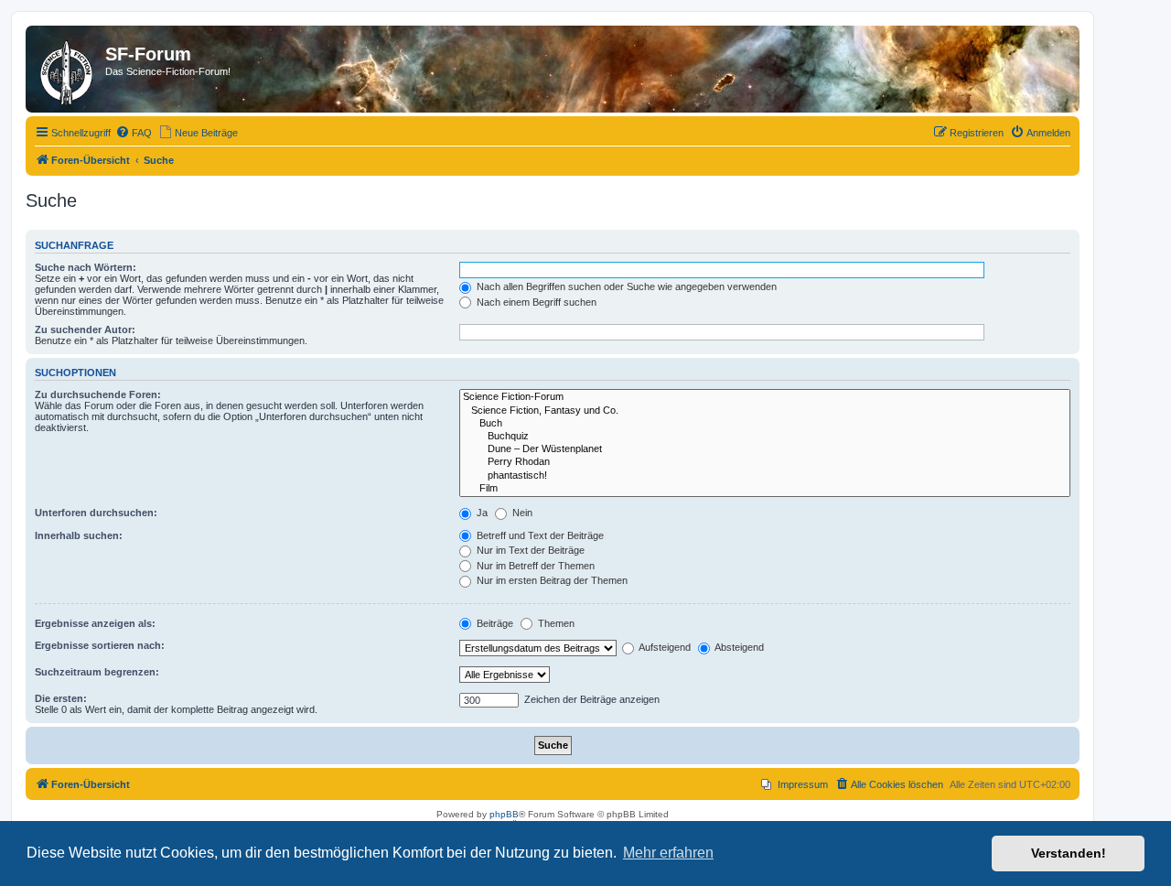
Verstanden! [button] (1068, 853)
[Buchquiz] (765, 436)
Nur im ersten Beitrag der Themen (551, 580)
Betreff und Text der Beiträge (539, 535)
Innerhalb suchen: (79, 535)
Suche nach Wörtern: (85, 267)
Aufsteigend (664, 647)
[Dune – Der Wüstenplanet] (765, 449)
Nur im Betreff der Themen (534, 565)
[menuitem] (133, 133)
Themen (555, 623)
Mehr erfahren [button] (668, 852)
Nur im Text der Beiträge (529, 550)
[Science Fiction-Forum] (765, 397)
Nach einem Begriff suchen (535, 302)
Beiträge (493, 623)
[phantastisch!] (765, 476)
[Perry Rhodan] (765, 462)
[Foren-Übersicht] (67, 69)
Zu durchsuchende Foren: (98, 394)
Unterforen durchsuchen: (96, 512)
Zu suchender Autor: (85, 329)
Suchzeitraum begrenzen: (97, 671)
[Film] (765, 488)
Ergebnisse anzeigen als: (95, 623)
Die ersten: (61, 698)
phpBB (504, 814)
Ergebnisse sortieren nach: (100, 645)
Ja (481, 512)
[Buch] (765, 423)
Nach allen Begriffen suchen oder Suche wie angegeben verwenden (625, 286)
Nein (521, 512)
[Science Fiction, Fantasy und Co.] (765, 411)
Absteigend (738, 647)
